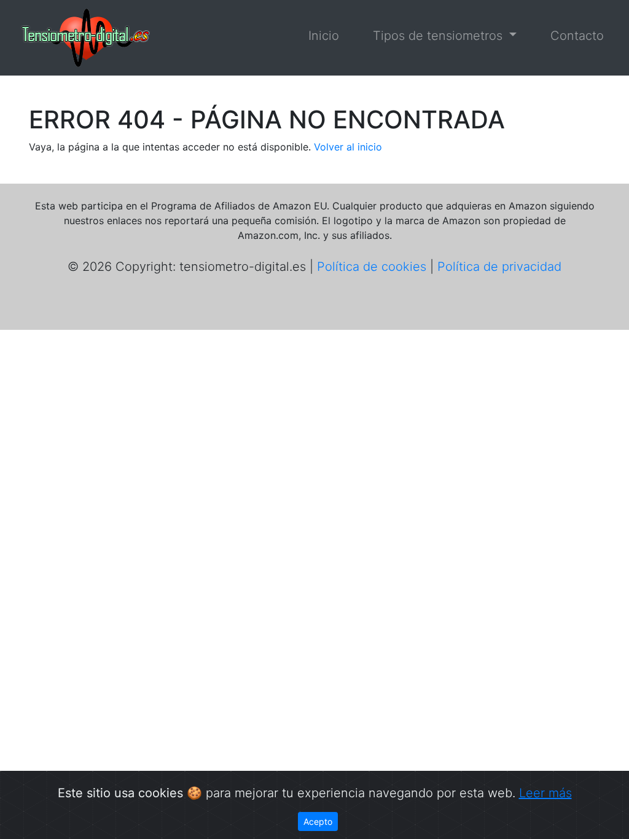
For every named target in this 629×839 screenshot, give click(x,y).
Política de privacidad (499, 266)
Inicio (323, 35)
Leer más (545, 793)
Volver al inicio (348, 147)
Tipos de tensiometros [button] (439, 35)
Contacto (577, 35)
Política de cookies (371, 266)
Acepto (317, 821)
